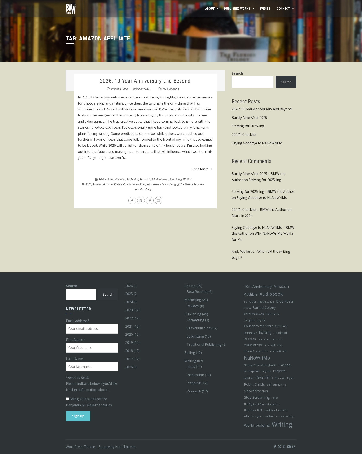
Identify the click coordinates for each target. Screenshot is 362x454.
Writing (187, 179)
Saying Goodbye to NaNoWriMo (257, 143)
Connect (283, 8)
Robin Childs (254, 384)
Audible (251, 294)
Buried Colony (264, 307)
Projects (279, 371)
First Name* (75, 339)
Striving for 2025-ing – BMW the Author (263, 191)
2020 (129, 334)
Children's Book (254, 314)
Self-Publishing (159, 179)
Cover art (281, 326)
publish (248, 378)
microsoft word (278, 351)
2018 (129, 350)
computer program (255, 320)
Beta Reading (197, 291)
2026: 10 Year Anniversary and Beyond (145, 81)
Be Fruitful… (251, 301)
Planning (120, 179)
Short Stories (256, 390)
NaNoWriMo (257, 358)
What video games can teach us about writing (268, 416)
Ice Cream (250, 339)
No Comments (171, 89)
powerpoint (251, 371)
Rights (290, 378)
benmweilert (143, 89)
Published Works (237, 8)
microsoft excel (253, 345)
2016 (129, 367)
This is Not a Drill (253, 410)
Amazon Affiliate (112, 184)
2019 (129, 342)
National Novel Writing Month (260, 365)
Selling (190, 352)
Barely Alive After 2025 (249, 117)
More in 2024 (242, 215)
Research (145, 179)
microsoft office (274, 345)
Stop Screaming (257, 397)
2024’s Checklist (244, 134)
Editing (103, 179)
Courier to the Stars (134, 184)
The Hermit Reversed (192, 184)
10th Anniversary (258, 286)
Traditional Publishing (204, 344)
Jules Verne (153, 184)
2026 (88, 184)
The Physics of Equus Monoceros (261, 404)
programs (266, 371)
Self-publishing (276, 385)
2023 (129, 310)
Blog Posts (284, 301)
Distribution (250, 332)
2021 (129, 326)
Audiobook (271, 294)
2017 (129, 359)
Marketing (193, 299)
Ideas (111, 179)
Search (237, 73)
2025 (129, 293)
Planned (284, 365)
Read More (200, 169)
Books (247, 308)
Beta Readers (267, 301)
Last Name (74, 358)
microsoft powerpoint (256, 351)
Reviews (193, 306)
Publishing (132, 179)
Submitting (175, 179)
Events (265, 8)
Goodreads (281, 333)
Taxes (275, 397)
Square (104, 446)
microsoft (277, 339)
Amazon (97, 184)
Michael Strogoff (169, 184)
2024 (129, 302)
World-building (143, 189)
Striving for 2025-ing (248, 126)
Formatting (195, 320)
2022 (129, 318)
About (210, 8)
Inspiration (195, 375)
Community (272, 314)
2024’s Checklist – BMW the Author (259, 209)
